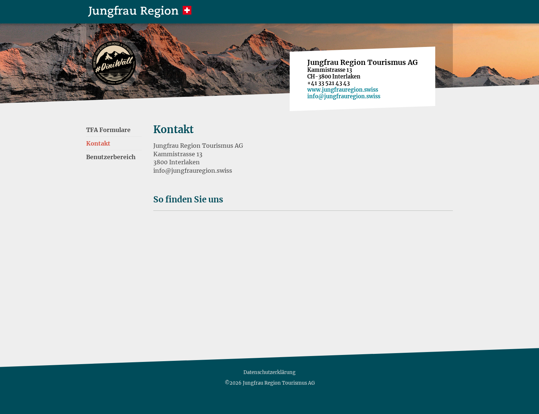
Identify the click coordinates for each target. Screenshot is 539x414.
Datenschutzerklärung (269, 372)
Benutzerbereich (111, 157)
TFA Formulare (108, 129)
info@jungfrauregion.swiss (343, 96)
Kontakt (98, 143)
